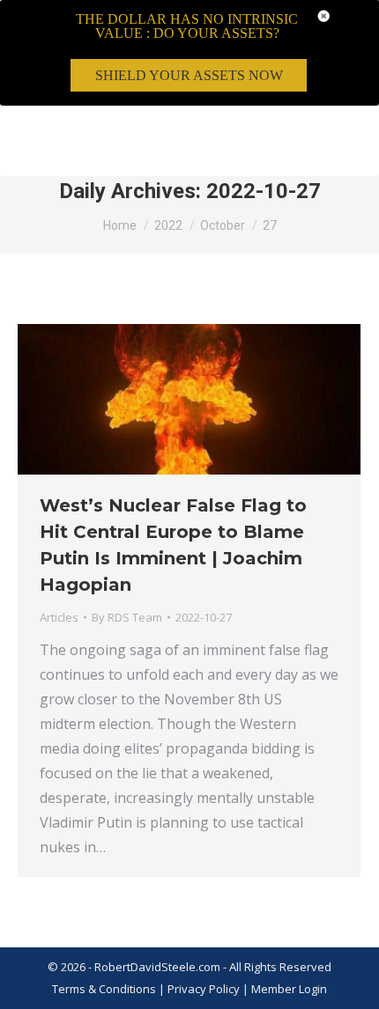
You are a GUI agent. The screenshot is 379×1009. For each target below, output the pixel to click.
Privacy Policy (204, 989)
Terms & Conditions (104, 989)
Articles (59, 617)
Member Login (289, 989)
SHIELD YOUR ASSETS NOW (189, 75)
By (127, 617)
